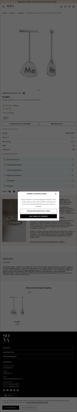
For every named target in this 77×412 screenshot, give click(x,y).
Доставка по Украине (38, 216)
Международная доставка (38, 211)
